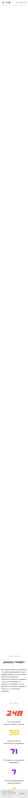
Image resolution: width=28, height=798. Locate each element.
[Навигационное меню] (25, 2)
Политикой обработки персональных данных (6, 795)
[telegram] (6, 3)
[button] (17, 2)
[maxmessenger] (9, 3)
